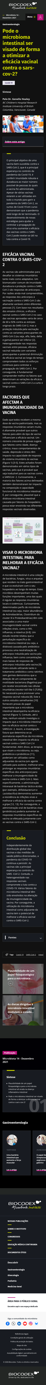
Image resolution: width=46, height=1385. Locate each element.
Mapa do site (22, 1345)
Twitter (13, 1324)
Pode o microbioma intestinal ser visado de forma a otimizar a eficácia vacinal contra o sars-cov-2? (25, 1099)
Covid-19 (9, 83)
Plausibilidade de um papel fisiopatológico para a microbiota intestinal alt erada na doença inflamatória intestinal (22, 1087)
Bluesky (36, 1324)
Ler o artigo (12, 1169)
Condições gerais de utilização (21, 1338)
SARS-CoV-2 (31, 954)
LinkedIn (19, 1324)
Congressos (14, 1236)
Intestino (42, 954)
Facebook (8, 1324)
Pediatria (12, 1281)
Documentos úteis (17, 1252)
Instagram (31, 1324)
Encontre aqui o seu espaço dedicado (23, 1306)
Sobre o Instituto (17, 1229)
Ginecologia (13, 1275)
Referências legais (21, 1334)
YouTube (25, 1324)
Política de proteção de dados (21, 1341)
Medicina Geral (15, 1286)
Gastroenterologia (11, 24)
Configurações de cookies (21, 1349)
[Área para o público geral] (40, 17)
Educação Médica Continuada (22, 1244)
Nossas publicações (18, 1221)
